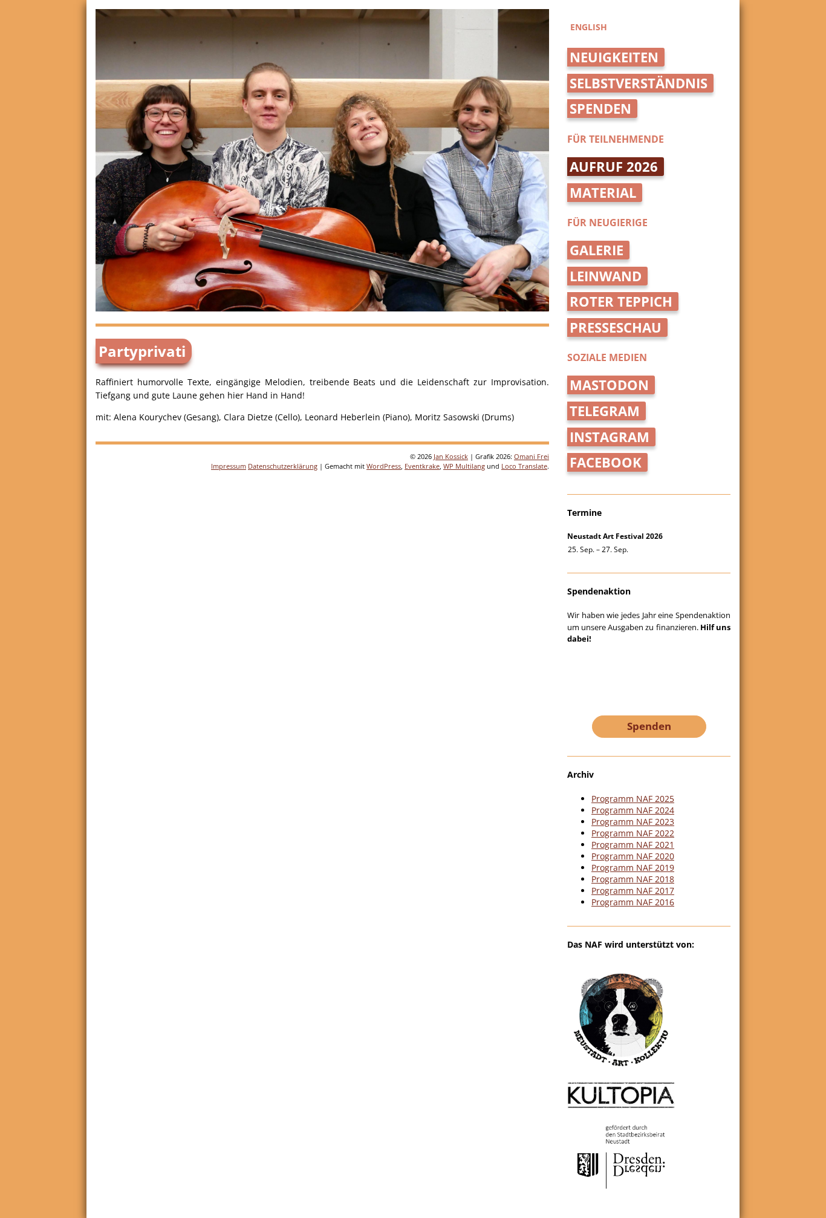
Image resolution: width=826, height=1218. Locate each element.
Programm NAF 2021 (632, 844)
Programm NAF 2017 (632, 890)
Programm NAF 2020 (632, 856)
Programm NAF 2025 (632, 798)
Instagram (609, 437)
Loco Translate (524, 466)
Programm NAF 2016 (632, 902)
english (588, 27)
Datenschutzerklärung (282, 466)
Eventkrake (422, 466)
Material (603, 192)
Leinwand (606, 276)
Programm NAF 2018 (632, 879)
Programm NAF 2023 (632, 821)
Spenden (600, 108)
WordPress (383, 466)
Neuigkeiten (614, 57)
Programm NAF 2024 (632, 810)
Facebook (606, 462)
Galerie (596, 250)
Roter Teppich (621, 301)
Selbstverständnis (638, 83)
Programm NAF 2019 (632, 867)
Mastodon (609, 385)
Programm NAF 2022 (632, 833)
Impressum (228, 466)
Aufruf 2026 (614, 166)
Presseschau (616, 327)
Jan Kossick (451, 456)
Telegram (605, 411)
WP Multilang (464, 466)
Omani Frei (531, 456)
